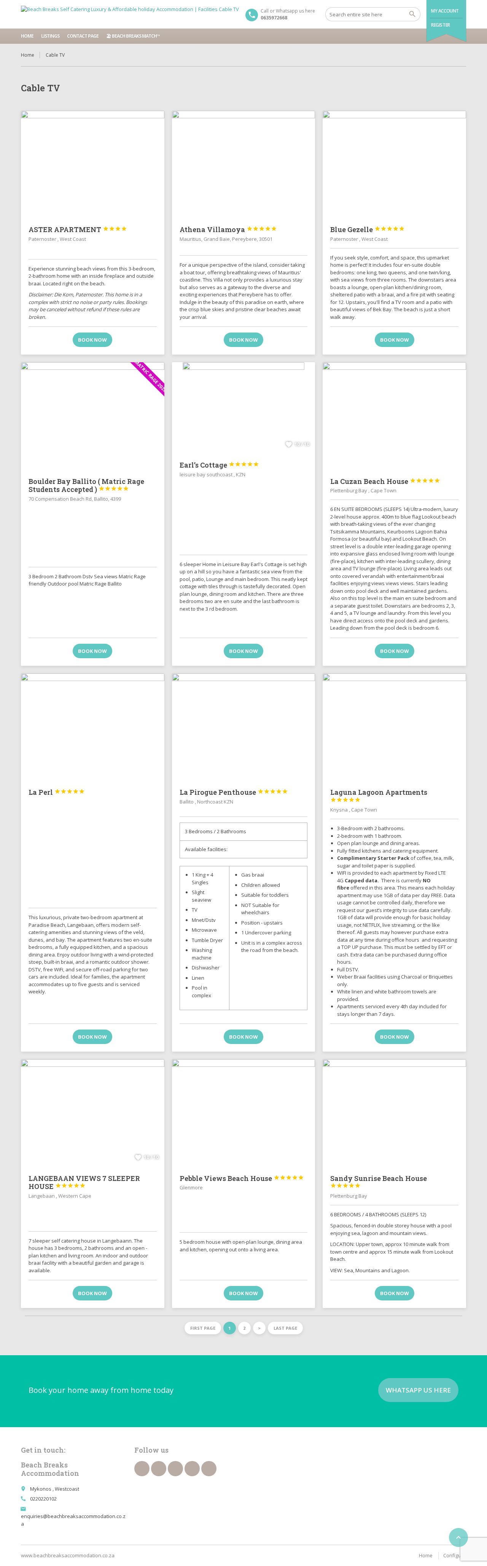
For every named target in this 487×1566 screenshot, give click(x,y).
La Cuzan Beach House (385, 481)
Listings (50, 36)
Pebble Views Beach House (242, 1178)
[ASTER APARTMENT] (92, 164)
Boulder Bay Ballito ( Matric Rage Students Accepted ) (86, 485)
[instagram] (192, 1468)
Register (440, 25)
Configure (454, 1555)
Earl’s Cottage (219, 464)
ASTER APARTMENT (78, 229)
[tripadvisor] (208, 1468)
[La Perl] (92, 727)
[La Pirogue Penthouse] (243, 727)
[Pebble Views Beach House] (243, 1113)
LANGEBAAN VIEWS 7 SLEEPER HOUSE (84, 1182)
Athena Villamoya (228, 229)
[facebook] (142, 1468)
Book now (92, 339)
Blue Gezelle (367, 229)
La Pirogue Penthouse (234, 792)
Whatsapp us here (418, 1390)
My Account (445, 11)
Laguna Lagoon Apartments (378, 795)
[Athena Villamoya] (243, 164)
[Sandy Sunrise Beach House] (394, 1113)
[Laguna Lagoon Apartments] (394, 727)
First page (202, 1328)
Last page (285, 1328)
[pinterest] (175, 1468)
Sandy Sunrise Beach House (378, 1181)
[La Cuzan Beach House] (394, 415)
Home (27, 36)
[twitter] (158, 1468)
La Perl (57, 792)
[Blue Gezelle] (394, 164)
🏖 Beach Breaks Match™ (133, 36)
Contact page (83, 36)
